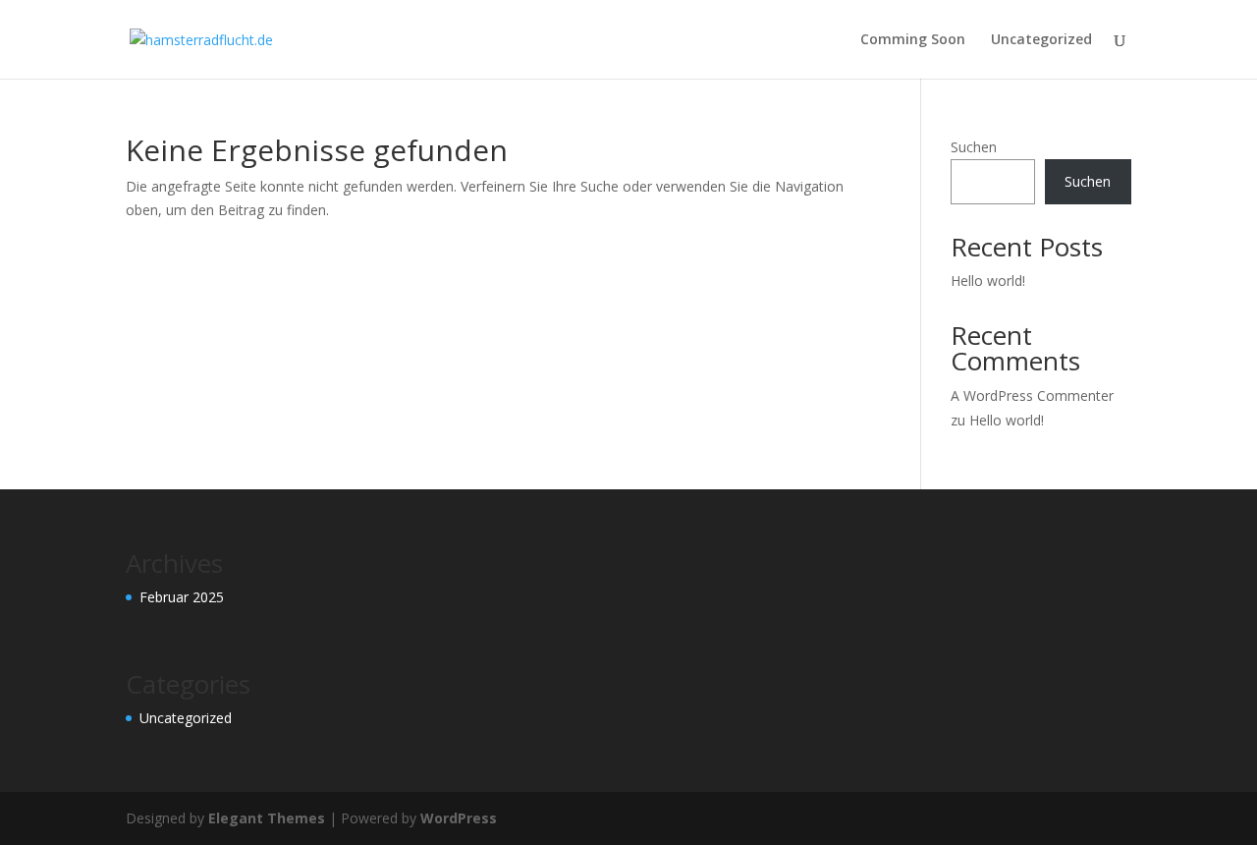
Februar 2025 (181, 597)
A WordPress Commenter (1032, 395)
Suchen (974, 147)
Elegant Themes (266, 818)
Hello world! (988, 280)
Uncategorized (1041, 40)
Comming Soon (912, 40)
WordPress (458, 818)
